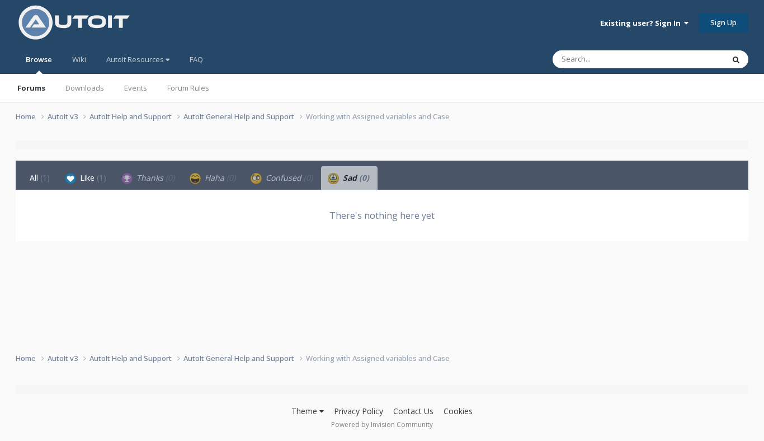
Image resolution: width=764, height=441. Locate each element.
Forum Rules (188, 88)
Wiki (79, 59)
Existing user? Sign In (642, 23)
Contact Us (413, 411)
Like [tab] (92, 177)
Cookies (458, 411)
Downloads (84, 88)
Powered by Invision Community (382, 424)
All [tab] (40, 177)
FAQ (196, 59)
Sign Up (723, 22)
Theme (305, 411)
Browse (39, 59)
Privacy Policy (358, 411)
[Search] (736, 59)
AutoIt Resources (136, 59)
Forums (31, 88)
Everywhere (690, 59)
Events (135, 88)
